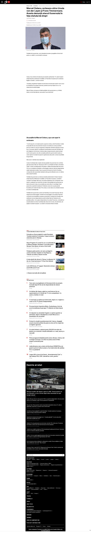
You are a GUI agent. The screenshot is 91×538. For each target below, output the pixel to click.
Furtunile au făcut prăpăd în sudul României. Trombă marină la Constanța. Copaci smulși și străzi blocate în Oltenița (40, 236)
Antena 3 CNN (29, 5)
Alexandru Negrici (31, 18)
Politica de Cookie (51, 529)
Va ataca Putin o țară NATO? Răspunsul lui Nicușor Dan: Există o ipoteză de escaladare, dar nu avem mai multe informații (45, 448)
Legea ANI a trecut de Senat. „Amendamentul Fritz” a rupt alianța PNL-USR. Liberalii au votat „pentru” (45, 355)
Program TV (38, 526)
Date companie (33, 529)
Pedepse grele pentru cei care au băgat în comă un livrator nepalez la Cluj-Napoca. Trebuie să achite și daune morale (39, 252)
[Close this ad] (90, 530)
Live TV (88, 2)
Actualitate (35, 5)
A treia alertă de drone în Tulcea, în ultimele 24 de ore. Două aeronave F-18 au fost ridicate (41, 260)
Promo (44, 526)
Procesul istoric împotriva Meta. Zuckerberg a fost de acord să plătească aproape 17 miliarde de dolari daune (46, 307)
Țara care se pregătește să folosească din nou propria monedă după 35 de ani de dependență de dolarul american (45, 284)
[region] (45, 535)
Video (83, 2)
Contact (48, 526)
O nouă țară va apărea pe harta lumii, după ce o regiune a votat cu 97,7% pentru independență (46, 300)
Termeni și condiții (42, 529)
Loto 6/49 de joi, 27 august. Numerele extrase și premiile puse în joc (41, 267)
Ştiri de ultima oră (31, 526)
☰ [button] (2, 2)
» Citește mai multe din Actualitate (36, 273)
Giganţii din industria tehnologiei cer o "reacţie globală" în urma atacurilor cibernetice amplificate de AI (44, 417)
